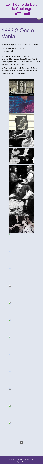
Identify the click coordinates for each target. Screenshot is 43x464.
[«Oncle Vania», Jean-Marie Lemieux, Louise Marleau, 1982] (21, 138)
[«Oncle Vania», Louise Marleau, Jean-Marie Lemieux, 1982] (21, 173)
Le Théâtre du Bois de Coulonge (21, 6)
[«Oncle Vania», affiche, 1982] (21, 104)
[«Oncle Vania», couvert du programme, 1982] (21, 121)
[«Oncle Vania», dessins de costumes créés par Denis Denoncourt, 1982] (21, 293)
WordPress (22, 462)
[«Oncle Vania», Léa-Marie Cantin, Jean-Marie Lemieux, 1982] (21, 207)
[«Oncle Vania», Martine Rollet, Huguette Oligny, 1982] (21, 156)
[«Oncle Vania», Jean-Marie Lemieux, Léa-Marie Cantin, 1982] (21, 190)
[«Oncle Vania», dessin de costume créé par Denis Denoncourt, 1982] (21, 259)
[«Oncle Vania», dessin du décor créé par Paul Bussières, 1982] (21, 87)
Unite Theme (32, 460)
